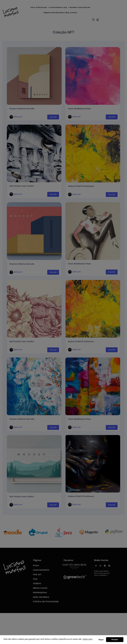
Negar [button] (101, 640)
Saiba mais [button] (87, 639)
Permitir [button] (114, 640)
